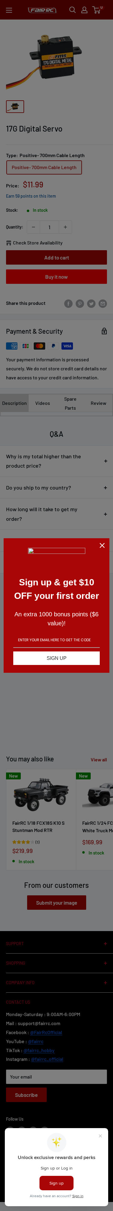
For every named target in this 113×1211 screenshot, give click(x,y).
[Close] (102, 545)
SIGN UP (57, 658)
